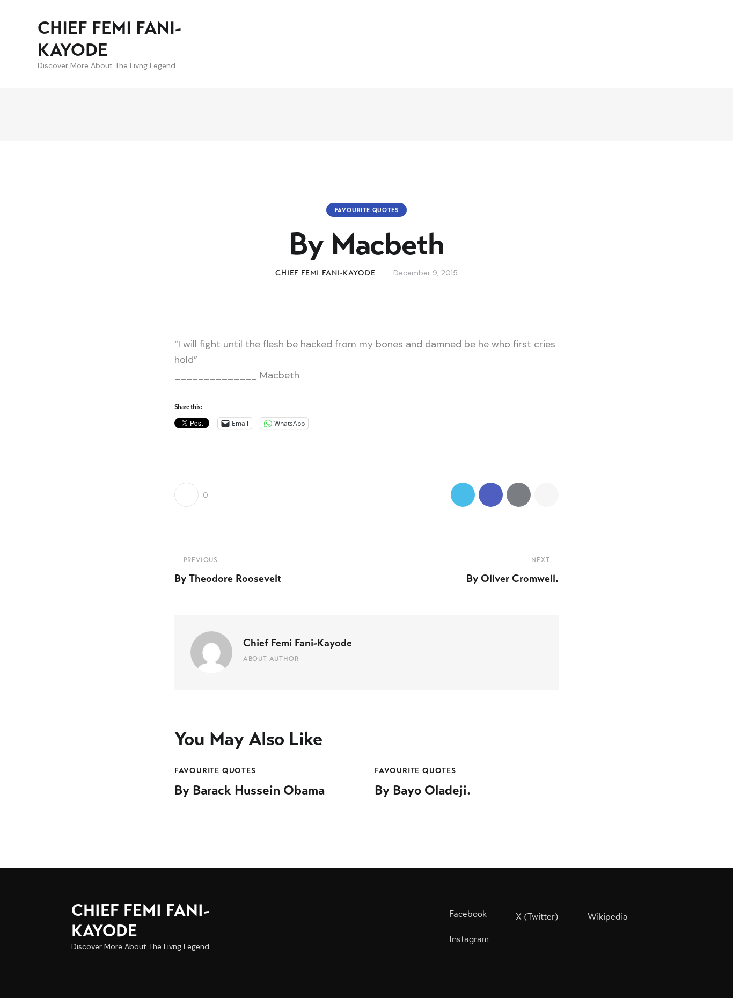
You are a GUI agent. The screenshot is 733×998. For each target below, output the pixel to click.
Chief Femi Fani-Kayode (297, 643)
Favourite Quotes (367, 210)
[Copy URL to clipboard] (546, 495)
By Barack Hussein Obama (249, 790)
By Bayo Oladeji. (423, 790)
